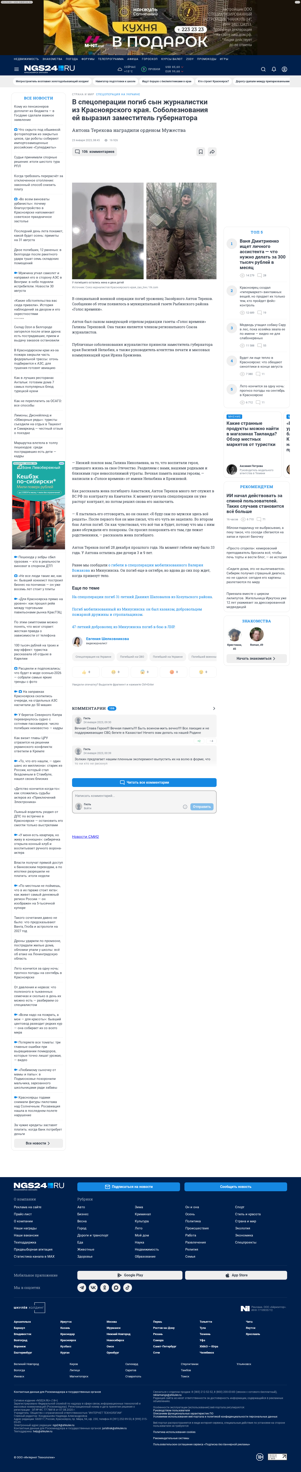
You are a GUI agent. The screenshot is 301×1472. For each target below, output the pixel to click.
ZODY (190, 59)
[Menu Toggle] (16, 69)
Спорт (239, 1207)
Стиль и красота (248, 1214)
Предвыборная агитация (33, 1249)
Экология (242, 1228)
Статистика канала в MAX (34, 1257)
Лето (139, 1228)
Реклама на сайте (27, 1207)
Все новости (38, 98)
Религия (191, 1249)
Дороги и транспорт (92, 1235)
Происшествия (197, 1228)
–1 (211, 771)
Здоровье (85, 1257)
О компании (23, 1221)
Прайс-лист (23, 1214)
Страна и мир (245, 1221)
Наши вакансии (26, 1235)
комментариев (98, 152)
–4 (211, 741)
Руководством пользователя (171, 1410)
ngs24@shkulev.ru (63, 1425)
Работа (190, 1235)
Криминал (143, 1214)
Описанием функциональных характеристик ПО (183, 1413)
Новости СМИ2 (85, 836)
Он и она (192, 1207)
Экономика (244, 1235)
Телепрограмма (111, 59)
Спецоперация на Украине (93, 656)
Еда (80, 1242)
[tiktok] (127, 1287)
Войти (87, 808)
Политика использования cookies (174, 1432)
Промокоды (206, 59)
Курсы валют (172, 59)
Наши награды (25, 1228)
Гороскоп (150, 59)
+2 (199, 741)
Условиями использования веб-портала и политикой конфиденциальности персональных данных (215, 1416)
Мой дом (142, 1235)
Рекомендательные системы (171, 1438)
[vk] (93, 1287)
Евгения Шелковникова (107, 639)
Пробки (151, 69)
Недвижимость (26, 59)
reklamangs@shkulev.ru (167, 1395)
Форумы (88, 59)
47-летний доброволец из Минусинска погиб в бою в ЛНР (123, 626)
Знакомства (52, 59)
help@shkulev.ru (42, 1431)
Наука (139, 1242)
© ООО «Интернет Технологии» (34, 1457)
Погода (72, 59)
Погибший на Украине (168, 656)
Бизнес (83, 1214)
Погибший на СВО (132, 656)
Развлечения (195, 1242)
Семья (190, 1257)
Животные (85, 1249)
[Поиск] (263, 69)
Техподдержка (25, 1242)
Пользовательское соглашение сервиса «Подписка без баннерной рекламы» (201, 1444)
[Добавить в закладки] (200, 151)
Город (81, 1228)
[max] (116, 1287)
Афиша (132, 59)
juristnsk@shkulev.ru (114, 1428)
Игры (224, 59)
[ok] (104, 1287)
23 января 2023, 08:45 (86, 140)
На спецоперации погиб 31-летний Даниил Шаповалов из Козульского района (142, 596)
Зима (139, 1207)
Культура (142, 1221)
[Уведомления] (274, 69)
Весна (82, 1221)
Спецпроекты (245, 1242)
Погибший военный (204, 656)
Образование (145, 1257)
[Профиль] (284, 69)
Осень (190, 1214)
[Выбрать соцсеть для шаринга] (212, 151)
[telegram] (81, 1287)
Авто (81, 1207)
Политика (193, 1221)
